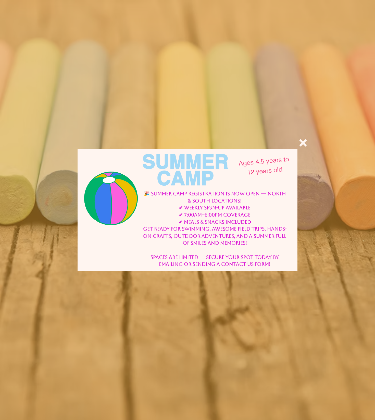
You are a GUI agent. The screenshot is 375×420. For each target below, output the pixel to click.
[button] (303, 143)
